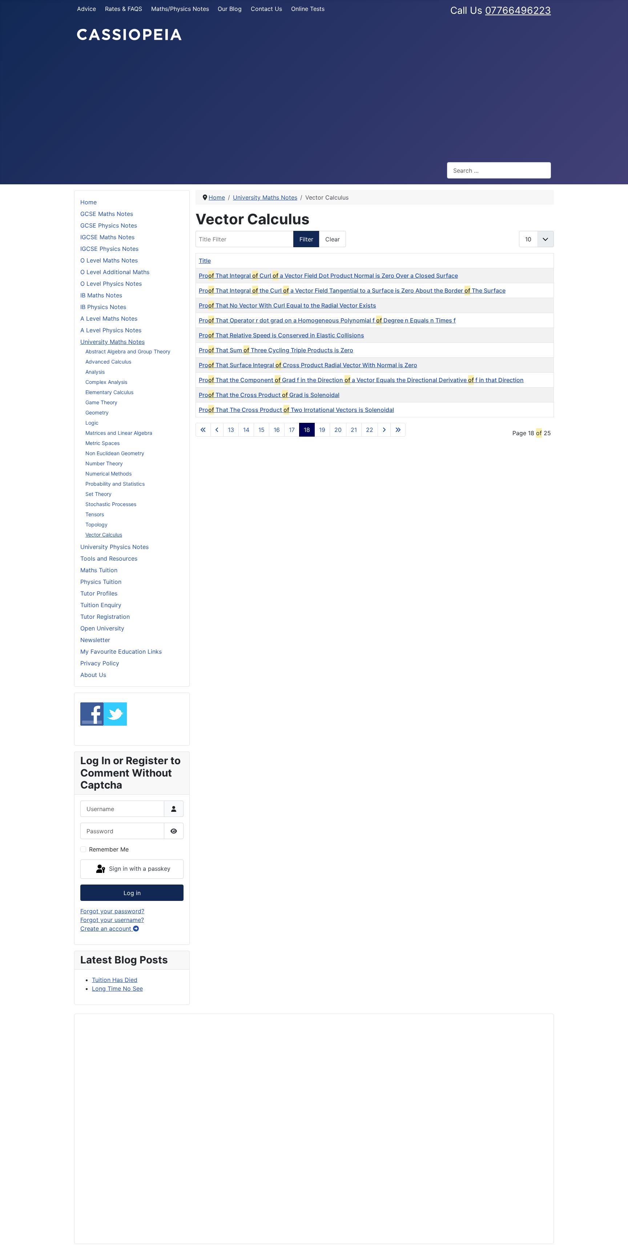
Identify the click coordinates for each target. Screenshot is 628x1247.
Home (88, 202)
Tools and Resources (108, 558)
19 (322, 429)
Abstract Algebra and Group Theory (127, 351)
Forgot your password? (112, 911)
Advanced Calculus (108, 361)
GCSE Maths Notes (106, 213)
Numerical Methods (108, 473)
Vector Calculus (103, 535)
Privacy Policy (99, 663)
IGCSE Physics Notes (109, 248)
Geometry (97, 412)
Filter (306, 239)
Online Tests (308, 8)
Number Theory (104, 463)
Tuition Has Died (114, 979)
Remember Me (109, 849)
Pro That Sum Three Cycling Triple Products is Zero (276, 350)
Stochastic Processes (110, 504)
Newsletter (95, 639)
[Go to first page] (203, 430)
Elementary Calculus (109, 392)
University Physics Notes (114, 546)
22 (369, 429)
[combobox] (499, 170)
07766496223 (518, 10)
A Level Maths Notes (108, 318)
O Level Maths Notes (109, 260)
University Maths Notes (112, 341)
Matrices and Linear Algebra (118, 433)
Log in (132, 893)
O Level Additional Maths (114, 272)
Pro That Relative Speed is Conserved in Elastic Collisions (281, 335)
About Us (93, 674)
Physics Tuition (100, 581)
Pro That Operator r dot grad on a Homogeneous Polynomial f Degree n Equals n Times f (327, 320)
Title (205, 260)
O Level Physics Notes (111, 283)
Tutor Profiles (98, 593)
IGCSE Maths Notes (107, 237)
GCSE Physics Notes (108, 225)
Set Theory (98, 494)
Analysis (95, 372)
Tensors (94, 514)
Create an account (106, 928)
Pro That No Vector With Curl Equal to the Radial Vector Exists (287, 305)
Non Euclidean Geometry (114, 453)
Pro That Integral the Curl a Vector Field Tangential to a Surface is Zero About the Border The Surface (352, 290)
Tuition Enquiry (100, 605)
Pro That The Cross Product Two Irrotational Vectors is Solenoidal (296, 409)
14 (246, 429)
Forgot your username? (112, 919)
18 (307, 429)
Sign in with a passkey (138, 868)
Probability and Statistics (115, 484)
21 (354, 429)
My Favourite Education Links (121, 651)
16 (277, 429)
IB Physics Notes (103, 306)
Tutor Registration (105, 616)
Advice (86, 8)
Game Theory (101, 402)
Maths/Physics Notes (180, 8)
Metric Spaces (102, 443)
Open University (102, 628)
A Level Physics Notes (110, 330)
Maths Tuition (98, 570)
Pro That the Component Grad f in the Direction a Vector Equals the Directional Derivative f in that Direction (361, 380)
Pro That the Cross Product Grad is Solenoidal (269, 394)
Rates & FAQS (123, 8)
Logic (91, 423)
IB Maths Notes (101, 295)
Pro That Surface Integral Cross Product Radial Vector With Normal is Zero (308, 365)
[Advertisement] (314, 102)
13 (231, 429)
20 (338, 429)
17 (292, 429)
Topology (96, 524)
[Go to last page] (398, 430)
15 (261, 429)
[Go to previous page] (217, 430)
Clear (332, 239)
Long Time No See (117, 988)
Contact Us (266, 8)
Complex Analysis (106, 382)
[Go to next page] (384, 430)
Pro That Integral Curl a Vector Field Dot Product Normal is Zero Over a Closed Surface (328, 275)
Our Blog (230, 8)
